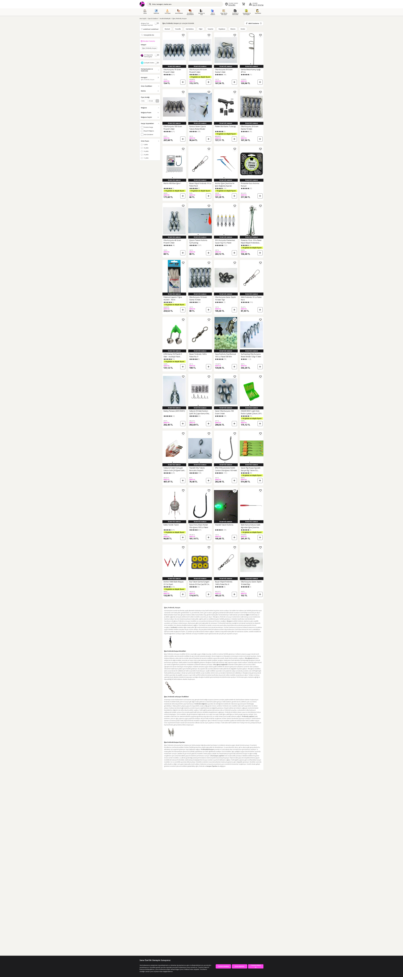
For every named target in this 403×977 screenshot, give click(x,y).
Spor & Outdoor (153, 18)
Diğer (201, 29)
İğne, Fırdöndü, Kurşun (179, 18)
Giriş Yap (260, 5)
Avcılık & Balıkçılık (165, 18)
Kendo (243, 29)
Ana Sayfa (143, 18)
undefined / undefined (150, 29)
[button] (250, 63)
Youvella (178, 29)
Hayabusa (222, 29)
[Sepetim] (243, 4)
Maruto (232, 29)
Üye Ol (255, 5)
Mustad (167, 29)
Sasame (210, 29)
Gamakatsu (190, 29)
